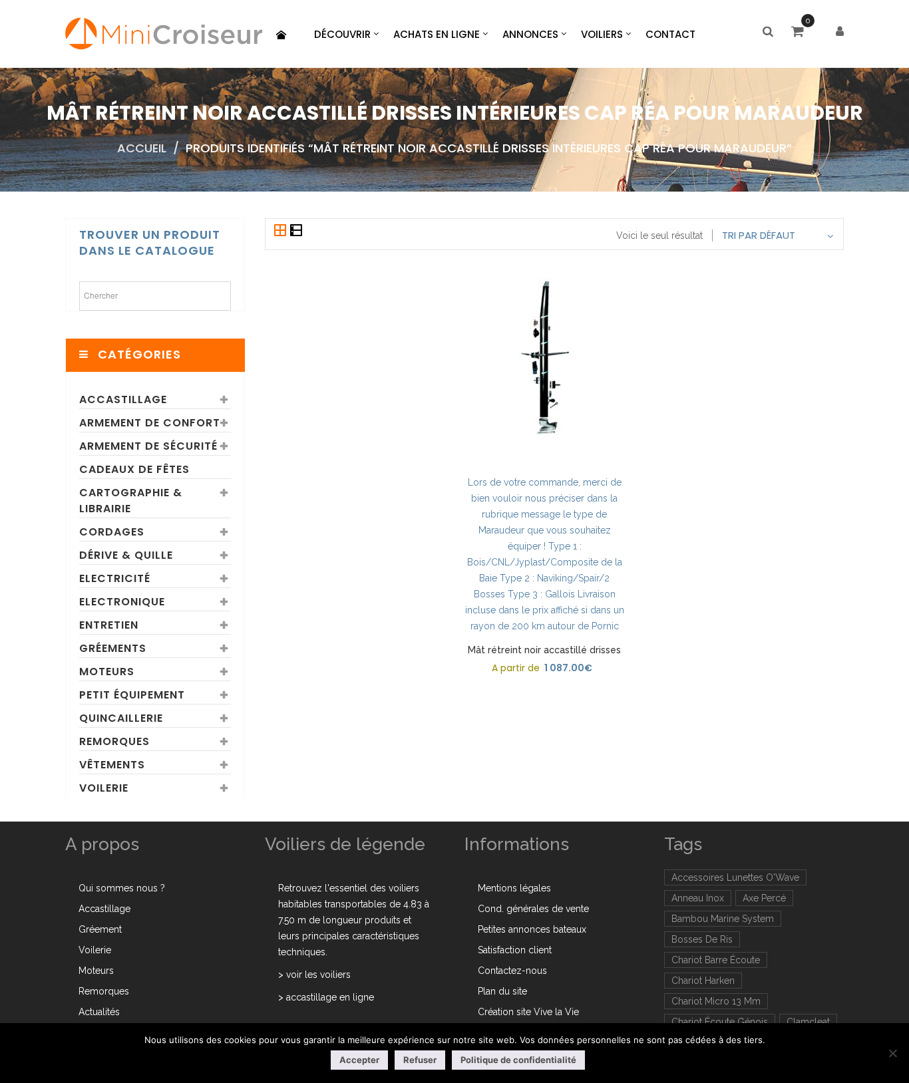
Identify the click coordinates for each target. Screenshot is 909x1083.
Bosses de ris (702, 939)
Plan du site (502, 991)
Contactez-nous (512, 970)
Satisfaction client (515, 950)
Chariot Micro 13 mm (716, 1001)
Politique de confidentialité (518, 1059)
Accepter (359, 1059)
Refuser (420, 1059)
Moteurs (106, 671)
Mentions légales (514, 888)
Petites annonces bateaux (532, 929)
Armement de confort (149, 422)
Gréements (112, 648)
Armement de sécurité (148, 446)
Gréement (100, 929)
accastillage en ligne (330, 997)
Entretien (108, 625)
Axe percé (764, 898)
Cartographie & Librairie (130, 500)
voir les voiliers (318, 974)
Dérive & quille (126, 555)
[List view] (296, 231)
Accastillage (123, 399)
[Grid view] (281, 231)
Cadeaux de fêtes (134, 469)
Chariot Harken (703, 980)
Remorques (114, 741)
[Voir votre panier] (801, 32)
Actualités (99, 1011)
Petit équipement (132, 694)
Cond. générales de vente (533, 908)
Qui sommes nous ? (122, 888)
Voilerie (103, 788)
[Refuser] (892, 1053)
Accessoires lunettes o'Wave (735, 877)
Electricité (114, 578)
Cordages (111, 532)
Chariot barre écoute (715, 960)
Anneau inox (697, 898)
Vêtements (112, 764)
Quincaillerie (121, 718)
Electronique (122, 601)
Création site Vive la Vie (528, 1011)
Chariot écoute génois (719, 1021)
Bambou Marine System (722, 918)
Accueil (141, 148)
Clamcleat (808, 1021)
